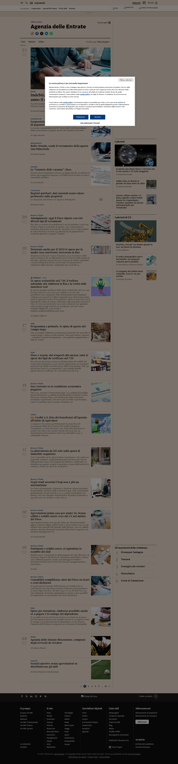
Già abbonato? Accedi (90, 123)
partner (121, 102)
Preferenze (80, 117)
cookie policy (85, 94)
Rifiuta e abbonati (126, 80)
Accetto (98, 117)
